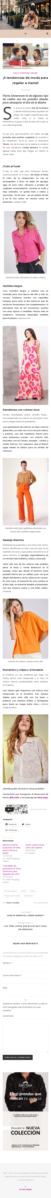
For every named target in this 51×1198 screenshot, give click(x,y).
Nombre (7, 963)
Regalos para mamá (12, 896)
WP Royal (42, 1176)
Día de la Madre (10, 891)
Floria (6, 144)
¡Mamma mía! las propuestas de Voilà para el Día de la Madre (11, 849)
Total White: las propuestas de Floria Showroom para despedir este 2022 (12, 870)
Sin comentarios (41, 902)
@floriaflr (14, 797)
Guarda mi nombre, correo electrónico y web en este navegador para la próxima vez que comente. (25, 1007)
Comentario (8, 1015)
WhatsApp (42, 797)
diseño (23, 891)
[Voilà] (25, 11)
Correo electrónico (12, 975)
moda (32, 891)
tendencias (28, 896)
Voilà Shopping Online (25, 73)
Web (5, 987)
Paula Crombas (12, 902)
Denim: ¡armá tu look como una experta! (35, 846)
